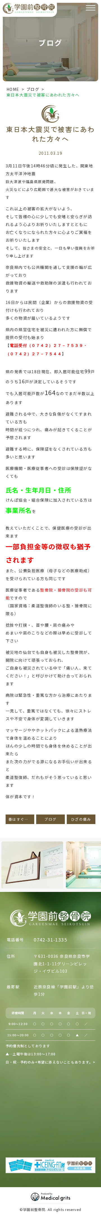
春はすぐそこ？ (21, 819)
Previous (5, 853)
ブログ (32, 89)
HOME (12, 89)
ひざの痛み (81, 819)
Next (96, 853)
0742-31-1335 (50, 939)
